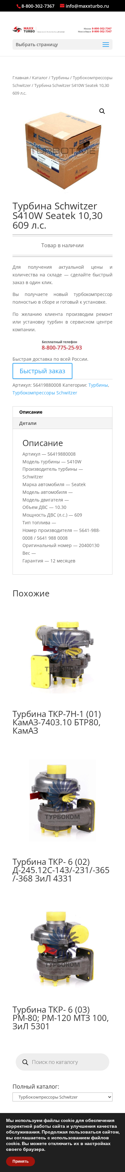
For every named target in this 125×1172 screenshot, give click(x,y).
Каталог (40, 77)
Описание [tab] (30, 412)
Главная (21, 77)
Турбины (60, 77)
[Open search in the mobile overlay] (63, 1062)
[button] (102, 111)
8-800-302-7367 (37, 6)
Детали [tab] (28, 423)
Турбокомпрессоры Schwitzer (45, 393)
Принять (21, 1161)
